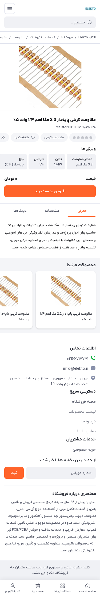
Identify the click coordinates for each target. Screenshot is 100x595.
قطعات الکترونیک (42, 37)
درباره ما (88, 421)
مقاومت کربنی (54, 137)
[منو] (9, 8)
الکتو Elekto (87, 37)
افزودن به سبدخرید (50, 191)
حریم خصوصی (84, 449)
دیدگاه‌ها (20, 211)
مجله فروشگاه (84, 401)
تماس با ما (86, 431)
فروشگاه (67, 37)
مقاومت (18, 37)
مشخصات (52, 211)
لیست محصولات (82, 411)
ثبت (14, 473)
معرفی (82, 211)
